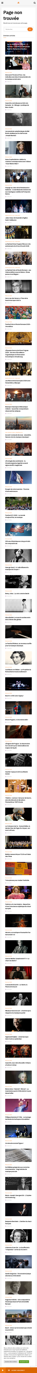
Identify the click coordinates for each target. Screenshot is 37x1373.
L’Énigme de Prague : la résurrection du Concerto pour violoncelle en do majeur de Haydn (17, 746)
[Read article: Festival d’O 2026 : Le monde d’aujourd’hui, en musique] (18, 503)
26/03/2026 (9, 1306)
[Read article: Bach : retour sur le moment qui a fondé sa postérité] (18, 1316)
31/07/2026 (9, 439)
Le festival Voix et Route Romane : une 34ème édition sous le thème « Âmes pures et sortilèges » (18, 272)
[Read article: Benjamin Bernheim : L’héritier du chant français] (18, 1209)
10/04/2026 (9, 1145)
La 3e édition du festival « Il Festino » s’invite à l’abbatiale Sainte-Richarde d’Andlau (18, 46)
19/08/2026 (9, 303)
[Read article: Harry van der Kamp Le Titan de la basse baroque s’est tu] (18, 286)
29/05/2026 (9, 750)
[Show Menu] (2, 3)
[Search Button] (35, 3)
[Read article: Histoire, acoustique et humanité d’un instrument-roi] (18, 920)
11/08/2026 (9, 413)
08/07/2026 (9, 572)
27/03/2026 (9, 1278)
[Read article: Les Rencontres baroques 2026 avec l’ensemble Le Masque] (18, 368)
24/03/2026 (9, 1332)
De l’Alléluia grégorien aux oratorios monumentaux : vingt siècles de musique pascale (17, 1169)
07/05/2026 (9, 937)
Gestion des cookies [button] (11, 1361)
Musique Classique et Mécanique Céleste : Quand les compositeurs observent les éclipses (16, 409)
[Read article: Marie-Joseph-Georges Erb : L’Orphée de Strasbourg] (18, 1183)
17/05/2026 (9, 911)
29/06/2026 (9, 596)
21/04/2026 (9, 1095)
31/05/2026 (9, 722)
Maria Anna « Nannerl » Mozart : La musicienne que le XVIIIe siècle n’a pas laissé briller (18, 1091)
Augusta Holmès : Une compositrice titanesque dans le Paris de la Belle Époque (17, 1302)
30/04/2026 (9, 1015)
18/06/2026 (9, 622)
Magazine (8, 72)
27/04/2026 (9, 1067)
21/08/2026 (9, 248)
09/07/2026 (9, 520)
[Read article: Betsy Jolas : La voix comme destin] (18, 581)
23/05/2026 (9, 859)
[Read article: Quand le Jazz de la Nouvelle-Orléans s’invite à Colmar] (18, 1051)
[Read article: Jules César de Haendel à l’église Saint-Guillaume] (18, 206)
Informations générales (14, 432)
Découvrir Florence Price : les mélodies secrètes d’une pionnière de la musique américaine (17, 77)
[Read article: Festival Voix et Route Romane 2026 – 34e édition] (18, 312)
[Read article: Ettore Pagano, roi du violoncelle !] (18, 707)
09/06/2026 (9, 674)
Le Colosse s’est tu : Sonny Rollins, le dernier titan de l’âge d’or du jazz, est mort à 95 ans (17, 828)
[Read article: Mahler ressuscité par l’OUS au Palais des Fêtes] (18, 842)
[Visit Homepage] (18, 3)
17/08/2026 (9, 359)
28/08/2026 (10, 51)
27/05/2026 (9, 804)
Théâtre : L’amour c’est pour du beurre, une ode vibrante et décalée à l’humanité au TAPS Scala (18, 800)
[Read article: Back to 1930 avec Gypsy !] (18, 683)
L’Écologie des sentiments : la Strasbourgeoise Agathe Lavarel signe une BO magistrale (16, 463)
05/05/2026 (9, 963)
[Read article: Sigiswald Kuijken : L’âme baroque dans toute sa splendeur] (18, 1025)
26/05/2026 (9, 833)
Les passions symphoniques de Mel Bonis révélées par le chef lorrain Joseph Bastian (17, 133)
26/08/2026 (9, 138)
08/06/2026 (9, 698)
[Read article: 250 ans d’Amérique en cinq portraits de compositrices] (18, 529)
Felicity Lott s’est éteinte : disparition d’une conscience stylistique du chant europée (18, 906)
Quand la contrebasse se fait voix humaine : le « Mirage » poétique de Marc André (17, 105)
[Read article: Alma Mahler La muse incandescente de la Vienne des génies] (18, 605)
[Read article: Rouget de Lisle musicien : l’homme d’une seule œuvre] (18, 477)
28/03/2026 (9, 1252)
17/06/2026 (9, 648)
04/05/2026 (9, 989)
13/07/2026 (9, 467)
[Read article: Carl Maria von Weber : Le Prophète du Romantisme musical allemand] (18, 657)
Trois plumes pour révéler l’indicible (17, 880)
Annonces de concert (12, 215)
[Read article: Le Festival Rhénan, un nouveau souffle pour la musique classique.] (18, 631)
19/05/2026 (9, 883)
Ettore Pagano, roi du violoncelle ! (16, 720)
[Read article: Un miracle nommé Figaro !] (18, 1131)
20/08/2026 (9, 276)
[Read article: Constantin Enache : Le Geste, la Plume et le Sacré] (18, 972)
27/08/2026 (9, 81)
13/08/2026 (9, 385)
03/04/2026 (9, 1174)
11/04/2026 (9, 1121)
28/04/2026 (9, 1041)
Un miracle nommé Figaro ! (14, 1143)
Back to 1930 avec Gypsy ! (14, 696)
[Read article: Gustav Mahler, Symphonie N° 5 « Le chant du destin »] (18, 946)
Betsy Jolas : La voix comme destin (17, 593)
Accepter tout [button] (24, 1361)
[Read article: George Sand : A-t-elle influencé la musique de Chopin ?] (18, 555)
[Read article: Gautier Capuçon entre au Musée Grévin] (18, 760)
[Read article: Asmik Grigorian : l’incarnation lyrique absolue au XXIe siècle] (18, 1261)
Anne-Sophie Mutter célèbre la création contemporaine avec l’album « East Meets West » (18, 161)
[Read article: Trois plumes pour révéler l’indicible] (18, 868)
